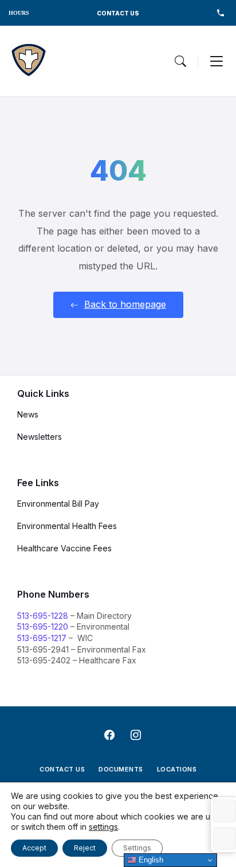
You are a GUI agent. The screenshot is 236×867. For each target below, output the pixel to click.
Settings (137, 848)
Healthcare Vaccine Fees (64, 548)
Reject (85, 848)
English (149, 860)
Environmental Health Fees (67, 526)
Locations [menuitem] (177, 769)
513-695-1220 (42, 626)
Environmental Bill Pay (58, 503)
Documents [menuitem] (121, 769)
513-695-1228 (42, 616)
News (27, 414)
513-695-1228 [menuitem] (220, 13)
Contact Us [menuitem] (62, 769)
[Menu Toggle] (180, 61)
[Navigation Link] (28, 61)
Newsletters (39, 437)
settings (103, 827)
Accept (34, 848)
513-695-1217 (41, 638)
